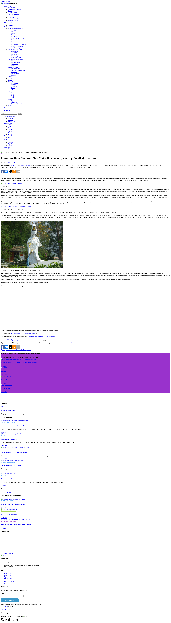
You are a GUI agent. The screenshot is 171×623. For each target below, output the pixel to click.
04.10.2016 (13, 162)
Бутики (13, 84)
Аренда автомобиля (14, 19)
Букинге (73, 343)
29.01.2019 (4, 485)
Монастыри (15, 32)
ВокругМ (14, 102)
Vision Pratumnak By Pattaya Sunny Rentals (23, 333)
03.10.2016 (4, 366)
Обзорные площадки (17, 38)
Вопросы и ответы (13, 20)
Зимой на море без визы (8, 422)
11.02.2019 (4, 445)
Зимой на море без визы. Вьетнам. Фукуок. (14, 426)
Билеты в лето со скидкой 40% (11, 439)
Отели (10, 11)
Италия (10, 128)
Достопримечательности (8, 350)
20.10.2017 (4, 507)
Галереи (13, 35)
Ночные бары (15, 62)
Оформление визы (13, 12)
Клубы (13, 60)
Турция (10, 131)
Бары (13, 94)
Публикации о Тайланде (8, 154)
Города (10, 80)
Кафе (13, 96)
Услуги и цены (12, 109)
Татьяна (7, 162)
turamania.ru (4, 606)
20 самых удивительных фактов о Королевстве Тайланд (19, 362)
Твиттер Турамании (7, 553)
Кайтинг (14, 75)
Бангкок (3, 371)
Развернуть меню (6, 1)
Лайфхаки (11, 105)
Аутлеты (14, 86)
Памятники (14, 36)
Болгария (10, 134)
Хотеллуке (82, 343)
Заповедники (15, 54)
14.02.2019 (4, 432)
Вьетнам (10, 142)
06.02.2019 (4, 459)
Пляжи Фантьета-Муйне (9, 514)
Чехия (9, 137)
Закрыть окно (5, 609)
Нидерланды (12, 121)
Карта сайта (7, 573)
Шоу (12, 65)
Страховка (11, 15)
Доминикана (12, 149)
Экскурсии (11, 17)
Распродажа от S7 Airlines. (9, 479)
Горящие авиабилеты (14, 9)
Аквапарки (14, 51)
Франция (10, 118)
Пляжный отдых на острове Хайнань (13, 504)
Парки (13, 41)
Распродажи (15, 83)
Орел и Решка (15, 101)
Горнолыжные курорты (18, 44)
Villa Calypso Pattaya (13, 340)
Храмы (13, 30)
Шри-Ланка (11, 144)
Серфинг (14, 72)
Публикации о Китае (7, 500)
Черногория (11, 132)
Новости (3, 435)
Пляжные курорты (17, 46)
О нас (6, 583)
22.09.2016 (4, 374)
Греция (10, 126)
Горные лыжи (15, 68)
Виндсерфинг (15, 73)
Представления (16, 57)
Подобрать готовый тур (15, 24)
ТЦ (12, 89)
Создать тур (7, 575)
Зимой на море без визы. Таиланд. (12, 465)
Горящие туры (12, 25)
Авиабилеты (11, 7)
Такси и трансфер (13, 14)
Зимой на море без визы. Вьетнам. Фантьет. (15, 452)
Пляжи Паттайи (6, 380)
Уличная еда (15, 97)
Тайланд (10, 141)
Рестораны (14, 92)
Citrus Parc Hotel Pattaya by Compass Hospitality (41, 336)
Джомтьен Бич (25, 165)
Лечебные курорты (17, 48)
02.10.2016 (4, 392)
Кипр (9, 124)
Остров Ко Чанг (6, 388)
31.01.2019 (4, 472)
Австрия (10, 120)
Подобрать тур (8, 578)
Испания (10, 129)
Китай (10, 145)
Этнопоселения (16, 40)
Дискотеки (14, 64)
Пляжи (10, 76)
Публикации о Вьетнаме (8, 511)
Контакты (7, 110)
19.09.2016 (4, 383)
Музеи (13, 33)
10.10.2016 (4, 528)
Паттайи (12, 165)
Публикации (8, 577)
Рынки (13, 88)
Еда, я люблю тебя (17, 104)
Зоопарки (14, 52)
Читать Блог (8, 492)
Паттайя (18, 350)
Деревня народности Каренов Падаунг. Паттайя (16, 524)
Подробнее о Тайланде (8, 410)
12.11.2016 (4, 518)
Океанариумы (15, 56)
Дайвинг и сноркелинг (18, 70)
